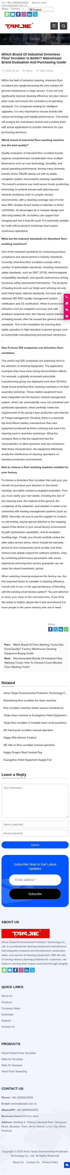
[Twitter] (35, 15)
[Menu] (54, 26)
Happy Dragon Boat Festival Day (23, 752)
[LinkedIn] (29, 15)
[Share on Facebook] (50, 630)
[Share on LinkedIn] (60, 630)
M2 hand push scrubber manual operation (28, 730)
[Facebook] (18, 15)
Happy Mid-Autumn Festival (20, 737)
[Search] (63, 26)
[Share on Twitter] (55, 630)
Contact (15, 8)
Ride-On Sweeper (12, 1065)
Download (7, 1014)
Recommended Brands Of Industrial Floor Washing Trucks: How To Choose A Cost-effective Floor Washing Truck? (33, 662)
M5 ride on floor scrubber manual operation (29, 744)
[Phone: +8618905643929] (67, 297)
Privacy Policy (50, 1162)
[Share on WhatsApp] (66, 630)
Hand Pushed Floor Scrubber (18, 1052)
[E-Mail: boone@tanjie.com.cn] (67, 316)
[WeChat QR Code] (67, 310)
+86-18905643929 (17, 2)
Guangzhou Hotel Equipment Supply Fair (28, 759)
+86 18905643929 (27, 1109)
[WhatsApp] (7, 15)
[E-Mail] (12, 15)
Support (6, 1020)
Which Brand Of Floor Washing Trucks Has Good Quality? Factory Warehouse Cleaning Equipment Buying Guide (33, 649)
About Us (6, 995)
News (35, 38)
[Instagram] (24, 15)
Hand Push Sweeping (14, 1071)
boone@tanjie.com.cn (14, 5)
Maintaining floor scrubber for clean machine (30, 700)
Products (6, 1002)
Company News (10, 1008)
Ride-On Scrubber (12, 1059)
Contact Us (8, 1026)
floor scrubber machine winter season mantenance (33, 707)
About (4, 8)
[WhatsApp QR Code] (67, 303)
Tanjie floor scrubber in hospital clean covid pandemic (35, 722)
